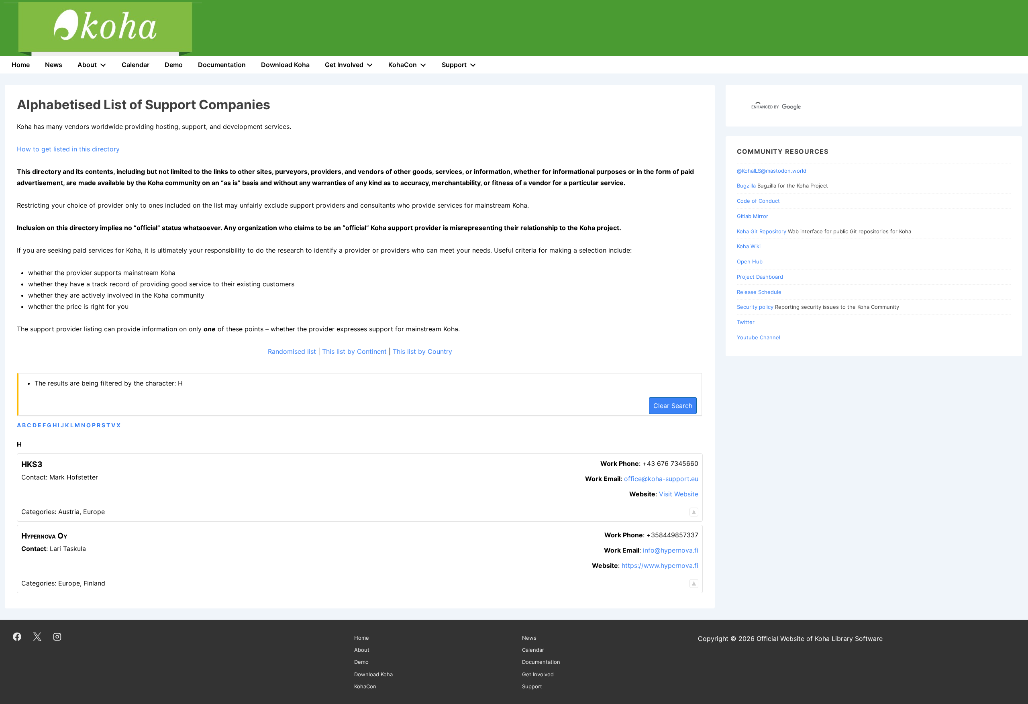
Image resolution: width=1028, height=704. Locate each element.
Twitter (746, 322)
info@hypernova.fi (670, 550)
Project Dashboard (760, 276)
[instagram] (57, 636)
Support (454, 65)
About (87, 65)
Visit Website (678, 494)
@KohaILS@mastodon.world (771, 170)
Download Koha (285, 65)
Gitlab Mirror (752, 216)
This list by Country (422, 351)
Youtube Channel (758, 337)
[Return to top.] (693, 512)
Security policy (755, 307)
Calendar (135, 65)
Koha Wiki (749, 246)
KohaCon (402, 65)
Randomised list (292, 351)
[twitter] (37, 636)
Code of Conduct (758, 201)
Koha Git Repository (761, 231)
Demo (174, 65)
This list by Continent (354, 351)
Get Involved (344, 65)
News (53, 65)
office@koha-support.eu (661, 479)
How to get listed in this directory (68, 149)
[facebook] (17, 636)
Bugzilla (746, 185)
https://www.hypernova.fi (660, 565)
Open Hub (750, 261)
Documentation (222, 65)
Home (21, 65)
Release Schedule (759, 292)
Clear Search (672, 406)
